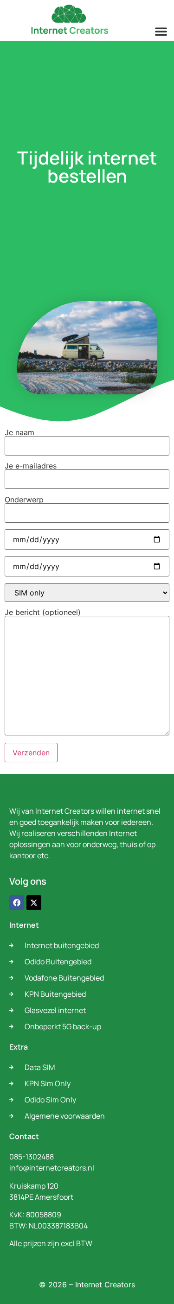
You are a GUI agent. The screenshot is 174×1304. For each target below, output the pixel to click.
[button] (161, 31)
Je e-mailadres (31, 466)
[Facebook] (16, 902)
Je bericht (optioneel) (43, 612)
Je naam (19, 433)
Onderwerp (24, 500)
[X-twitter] (33, 902)
